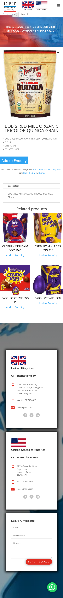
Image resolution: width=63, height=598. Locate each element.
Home (9, 27)
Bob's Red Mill (33, 27)
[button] (58, 52)
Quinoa (42, 173)
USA (59, 169)
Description (13, 185)
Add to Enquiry (14, 160)
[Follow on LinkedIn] (38, 415)
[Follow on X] (31, 415)
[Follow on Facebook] (25, 415)
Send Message (38, 561)
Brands (19, 27)
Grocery (52, 169)
